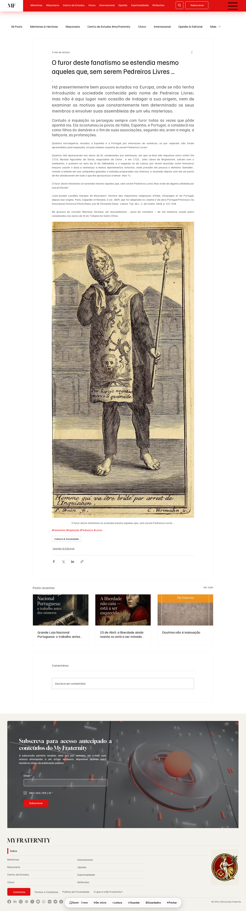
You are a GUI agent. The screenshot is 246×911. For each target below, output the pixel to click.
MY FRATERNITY (28, 840)
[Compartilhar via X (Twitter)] (63, 561)
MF (11, 6)
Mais (213, 26)
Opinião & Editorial (190, 26)
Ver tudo (208, 587)
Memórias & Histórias (44, 26)
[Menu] (233, 6)
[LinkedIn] (15, 902)
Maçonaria (73, 26)
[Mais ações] (191, 52)
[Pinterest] (26, 902)
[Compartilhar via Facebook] (54, 561)
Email (28, 775)
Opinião (81, 867)
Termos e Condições (46, 892)
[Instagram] (21, 902)
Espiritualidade (86, 874)
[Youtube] (38, 902)
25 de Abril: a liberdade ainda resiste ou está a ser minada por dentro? (121, 634)
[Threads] (61, 902)
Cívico (142, 26)
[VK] (50, 902)
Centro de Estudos (18, 874)
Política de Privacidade (76, 891)
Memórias (13, 859)
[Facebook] (9, 902)
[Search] (179, 5)
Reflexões (83, 882)
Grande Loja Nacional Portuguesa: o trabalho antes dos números (58, 634)
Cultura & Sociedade (66, 538)
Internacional (162, 26)
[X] (32, 902)
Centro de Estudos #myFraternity (108, 26)
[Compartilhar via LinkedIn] (72, 561)
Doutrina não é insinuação (181, 632)
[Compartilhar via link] (82, 561)
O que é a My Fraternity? (108, 891)
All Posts (16, 26)
